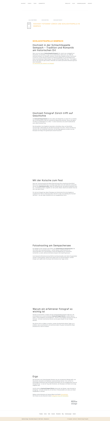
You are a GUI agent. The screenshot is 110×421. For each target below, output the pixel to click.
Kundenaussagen (81, 3)
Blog (73, 3)
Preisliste (67, 3)
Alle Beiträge (33, 20)
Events (29, 3)
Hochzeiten (45, 20)
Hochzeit (23, 3)
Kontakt (90, 3)
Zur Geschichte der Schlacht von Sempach (43, 63)
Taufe (35, 3)
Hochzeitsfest (57, 20)
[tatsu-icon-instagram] (84, 413)
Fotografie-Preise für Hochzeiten (60, 396)
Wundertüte (42, 3)
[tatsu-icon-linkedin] (86, 413)
